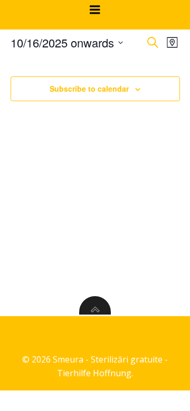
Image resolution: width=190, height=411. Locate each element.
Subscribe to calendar (89, 88)
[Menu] (95, 10)
